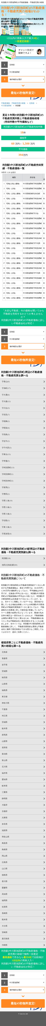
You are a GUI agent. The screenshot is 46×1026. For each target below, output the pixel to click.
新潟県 (4, 754)
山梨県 (4, 741)
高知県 (4, 894)
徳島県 (4, 875)
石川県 (4, 767)
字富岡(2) (6, 487)
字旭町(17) (6, 388)
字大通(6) (6, 395)
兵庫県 (4, 818)
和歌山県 (5, 837)
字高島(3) (6, 434)
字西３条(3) (6, 514)
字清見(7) (6, 415)
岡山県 (4, 856)
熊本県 (4, 920)
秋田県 (4, 677)
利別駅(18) (6, 558)
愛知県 (4, 779)
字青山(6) (6, 382)
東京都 (4, 697)
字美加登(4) (6, 534)
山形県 (4, 684)
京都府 (4, 811)
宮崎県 (4, 932)
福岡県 (4, 900)
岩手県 (4, 665)
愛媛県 (4, 888)
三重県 (4, 792)
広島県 (4, 862)
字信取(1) (6, 520)
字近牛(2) (6, 441)
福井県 (4, 773)
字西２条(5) (6, 507)
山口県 (4, 869)
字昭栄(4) (6, 428)
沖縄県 (4, 945)
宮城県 (4, 671)
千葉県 (4, 709)
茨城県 (4, 722)
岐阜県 (4, 786)
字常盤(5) (6, 461)
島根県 (4, 849)
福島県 (4, 690)
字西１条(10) (7, 501)
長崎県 (4, 913)
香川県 (4, 881)
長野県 (4, 748)
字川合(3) (6, 408)
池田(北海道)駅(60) (9, 565)
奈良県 (4, 824)
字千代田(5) (6, 448)
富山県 (4, 760)
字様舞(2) (6, 421)
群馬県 (4, 735)
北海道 (4, 652)
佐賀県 (4, 907)
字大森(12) (6, 401)
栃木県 (4, 728)
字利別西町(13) (8, 468)
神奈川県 (5, 703)
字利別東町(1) (7, 474)
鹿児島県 (5, 939)
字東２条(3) (6, 527)
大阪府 (4, 805)
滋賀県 (4, 830)
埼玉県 (4, 716)
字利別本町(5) (7, 481)
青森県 (4, 658)
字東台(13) (6, 454)
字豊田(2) (6, 494)
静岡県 (4, 799)
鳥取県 (4, 843)
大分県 (4, 926)
